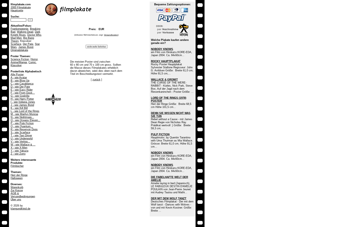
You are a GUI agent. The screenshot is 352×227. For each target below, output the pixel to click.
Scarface (16, 44)
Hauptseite (17, 10)
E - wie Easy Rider (22, 89)
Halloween (17, 178)
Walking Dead (25, 31)
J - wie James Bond (22, 104)
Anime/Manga (19, 62)
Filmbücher (17, 165)
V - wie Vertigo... (20, 141)
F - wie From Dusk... (23, 92)
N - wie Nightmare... (22, 117)
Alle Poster (17, 74)
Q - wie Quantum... (22, 126)
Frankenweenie (19, 28)
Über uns (16, 199)
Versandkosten (111, 35)
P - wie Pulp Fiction (22, 123)
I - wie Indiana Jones (23, 101)
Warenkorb (17, 187)
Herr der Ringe (19, 175)
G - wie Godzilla (20, 95)
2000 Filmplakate (21, 7)
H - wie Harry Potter (22, 98)
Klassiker (16, 65)
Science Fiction (20, 59)
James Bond (25, 47)
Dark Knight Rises (25, 33)
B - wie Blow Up (20, 80)
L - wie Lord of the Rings (25, 111)
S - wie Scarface (20, 132)
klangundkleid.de (20, 208)
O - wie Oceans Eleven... (25, 120)
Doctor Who (34, 34)
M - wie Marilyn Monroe (24, 114)
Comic (32, 62)
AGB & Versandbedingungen (23, 195)
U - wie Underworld (22, 138)
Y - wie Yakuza (19, 150)
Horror (34, 59)
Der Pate (28, 44)
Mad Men (16, 37)
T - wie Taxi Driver (21, 135)
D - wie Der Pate (20, 86)
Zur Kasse (17, 190)
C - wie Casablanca (22, 83)
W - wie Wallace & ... (23, 144)
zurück (96, 79)
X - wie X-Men (19, 147)
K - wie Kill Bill (19, 108)
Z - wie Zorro (18, 153)
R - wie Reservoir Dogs (24, 129)
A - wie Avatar (19, 77)
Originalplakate (19, 50)
